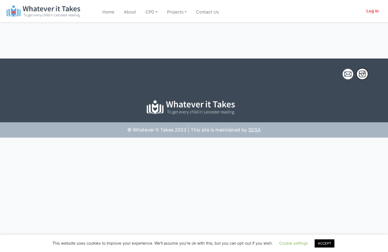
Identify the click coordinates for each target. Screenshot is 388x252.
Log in (372, 10)
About (130, 11)
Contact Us (207, 11)
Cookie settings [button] (293, 243)
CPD (149, 11)
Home (108, 11)
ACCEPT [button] (324, 243)
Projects (175, 11)
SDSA (254, 130)
